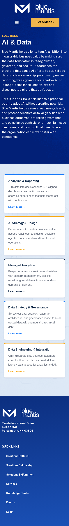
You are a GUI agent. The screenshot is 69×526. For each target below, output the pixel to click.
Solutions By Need (17, 456)
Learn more (15, 206)
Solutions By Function (19, 475)
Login (9, 512)
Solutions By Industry (19, 465)
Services (11, 484)
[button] (17, 22)
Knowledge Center (17, 493)
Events (10, 502)
